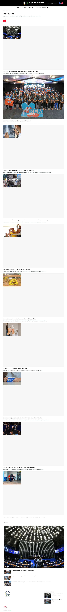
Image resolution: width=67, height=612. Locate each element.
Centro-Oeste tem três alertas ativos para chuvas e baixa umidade (19, 319)
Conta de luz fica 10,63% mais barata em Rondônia (15, 368)
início (18, 7)
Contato (5, 606)
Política (48, 7)
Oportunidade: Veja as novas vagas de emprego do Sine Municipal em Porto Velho (22, 418)
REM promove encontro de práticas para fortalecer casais (17, 121)
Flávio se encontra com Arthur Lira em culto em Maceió (16, 269)
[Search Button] (4, 21)
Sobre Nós (5, 607)
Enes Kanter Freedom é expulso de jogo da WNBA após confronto (19, 467)
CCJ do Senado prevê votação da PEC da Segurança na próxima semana (20, 71)
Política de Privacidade (7, 610)
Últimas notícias (23, 7)
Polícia (33, 7)
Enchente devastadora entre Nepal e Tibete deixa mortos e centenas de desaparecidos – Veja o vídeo (27, 220)
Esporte (44, 7)
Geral (29, 7)
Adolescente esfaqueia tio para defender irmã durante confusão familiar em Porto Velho (24, 517)
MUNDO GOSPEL (38, 7)
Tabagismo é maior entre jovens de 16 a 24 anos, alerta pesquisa (18, 170)
